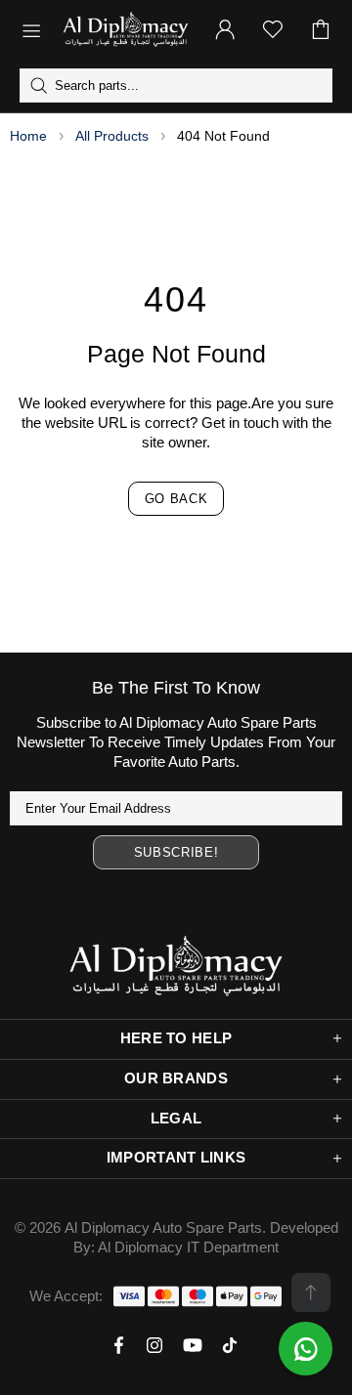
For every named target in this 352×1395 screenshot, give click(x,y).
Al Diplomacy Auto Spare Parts (163, 1227)
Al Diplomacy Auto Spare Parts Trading (126, 29)
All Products (112, 136)
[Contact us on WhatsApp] (305, 1348)
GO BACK (176, 498)
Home (28, 136)
